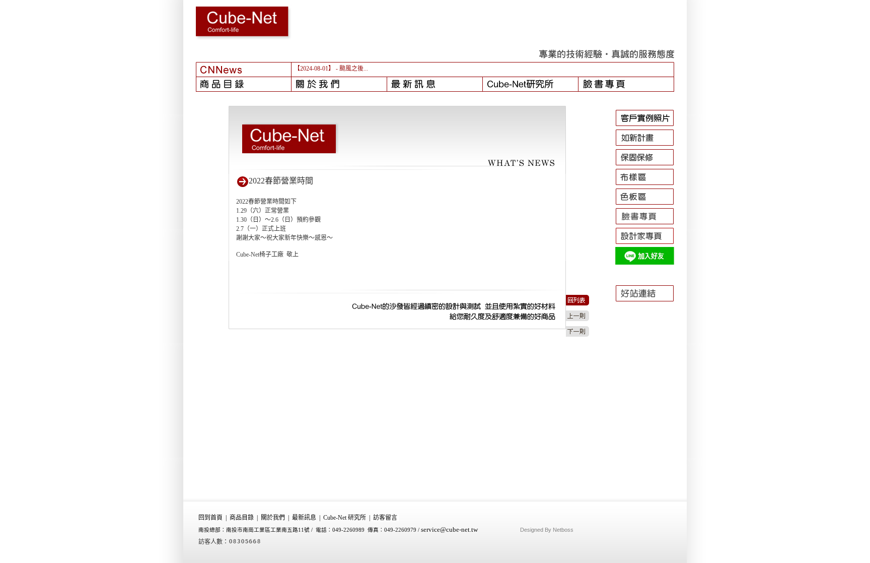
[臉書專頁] (626, 84)
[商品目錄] (244, 84)
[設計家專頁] (649, 243)
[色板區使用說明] (649, 204)
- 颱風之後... (352, 68)
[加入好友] (649, 263)
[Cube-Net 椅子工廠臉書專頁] (649, 224)
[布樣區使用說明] (649, 185)
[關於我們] (339, 84)
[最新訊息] (435, 84)
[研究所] (530, 84)
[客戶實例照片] (649, 126)
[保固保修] (649, 165)
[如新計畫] (649, 145)
